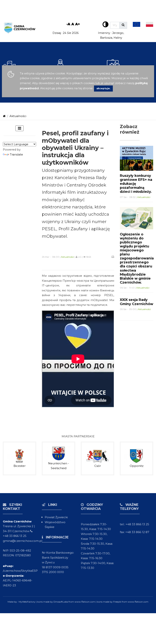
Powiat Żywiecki (56, 517)
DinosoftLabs (60, 601)
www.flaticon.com (85, 601)
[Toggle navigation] (19, 128)
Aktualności (18, 116)
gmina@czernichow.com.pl (22, 541)
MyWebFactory (27, 601)
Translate (16, 154)
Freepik (117, 601)
